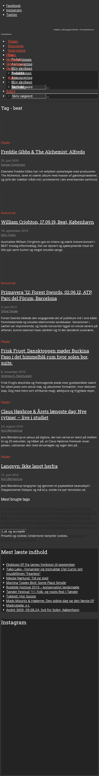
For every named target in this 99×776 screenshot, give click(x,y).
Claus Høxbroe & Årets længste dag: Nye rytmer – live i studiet (43, 414)
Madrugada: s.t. (18, 605)
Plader (11, 55)
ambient (55, 508)
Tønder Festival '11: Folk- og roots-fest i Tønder (42, 591)
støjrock (81, 527)
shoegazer (40, 527)
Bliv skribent (21, 68)
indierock (82, 517)
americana (66, 508)
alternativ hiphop (16, 509)
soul (74, 527)
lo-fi (25, 522)
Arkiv (11, 91)
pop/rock (49, 522)
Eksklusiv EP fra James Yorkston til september (40, 564)
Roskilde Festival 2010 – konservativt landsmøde (42, 587)
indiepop (66, 517)
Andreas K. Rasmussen (16, 376)
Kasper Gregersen (13, 165)
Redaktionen (21, 73)
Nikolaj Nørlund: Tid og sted (27, 578)
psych (81, 523)
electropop (76, 513)
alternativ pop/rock (29, 509)
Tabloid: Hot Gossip (21, 596)
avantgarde (82, 509)
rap (9, 527)
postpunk (60, 522)
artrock (74, 509)
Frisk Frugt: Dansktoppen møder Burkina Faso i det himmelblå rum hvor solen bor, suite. (45, 357)
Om (8, 68)
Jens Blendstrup (11, 430)
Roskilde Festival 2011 (27, 528)
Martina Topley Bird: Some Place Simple (36, 582)
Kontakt (17, 86)
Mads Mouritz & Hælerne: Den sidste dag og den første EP (50, 600)
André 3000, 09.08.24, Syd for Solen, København (42, 610)
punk (3, 527)
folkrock (18, 518)
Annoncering (21, 77)
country (4, 513)
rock (15, 526)
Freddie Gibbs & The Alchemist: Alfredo (43, 152)
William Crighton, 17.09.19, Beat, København (47, 222)
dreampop (23, 513)
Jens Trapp (8, 235)
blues (89, 509)
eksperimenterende (41, 513)
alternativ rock (43, 509)
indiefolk (54, 518)
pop (41, 522)
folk (4, 518)
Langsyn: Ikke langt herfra (29, 466)
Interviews (17, 50)
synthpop (92, 527)
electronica (62, 513)
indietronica (5, 523)
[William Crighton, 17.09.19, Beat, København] (25, 208)
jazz (12, 523)
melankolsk (32, 522)
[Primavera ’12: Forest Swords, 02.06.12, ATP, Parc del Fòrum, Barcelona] (25, 278)
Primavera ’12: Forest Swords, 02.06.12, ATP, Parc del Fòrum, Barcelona (46, 295)
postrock (72, 522)
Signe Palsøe (9, 311)
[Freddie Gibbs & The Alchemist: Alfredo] (25, 138)
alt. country (5, 509)
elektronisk (89, 513)
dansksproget (13, 513)
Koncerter (14, 59)
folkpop (11, 518)
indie (48, 518)
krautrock (18, 523)
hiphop (39, 518)
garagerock (28, 518)
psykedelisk (90, 522)
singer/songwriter (58, 527)
